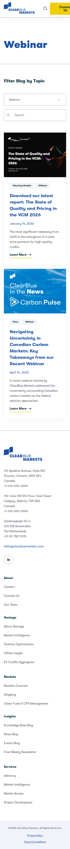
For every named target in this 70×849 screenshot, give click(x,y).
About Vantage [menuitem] (14, 626)
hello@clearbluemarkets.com (24, 546)
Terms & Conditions (35, 841)
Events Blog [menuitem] (12, 743)
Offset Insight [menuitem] (13, 653)
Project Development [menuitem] (18, 802)
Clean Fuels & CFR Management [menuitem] (26, 703)
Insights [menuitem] (10, 716)
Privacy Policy (35, 835)
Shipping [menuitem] (10, 694)
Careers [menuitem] (9, 587)
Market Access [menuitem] (13, 793)
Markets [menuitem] (10, 677)
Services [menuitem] (10, 767)
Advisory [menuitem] (10, 775)
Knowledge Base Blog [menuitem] (18, 725)
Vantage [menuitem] (10, 617)
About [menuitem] (8, 578)
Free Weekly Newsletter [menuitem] (20, 752)
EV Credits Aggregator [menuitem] (19, 662)
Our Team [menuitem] (10, 605)
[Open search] (45, 8)
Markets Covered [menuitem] (15, 686)
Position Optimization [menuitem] (19, 644)
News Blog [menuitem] (11, 734)
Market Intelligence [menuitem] (17, 635)
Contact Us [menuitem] (11, 596)
